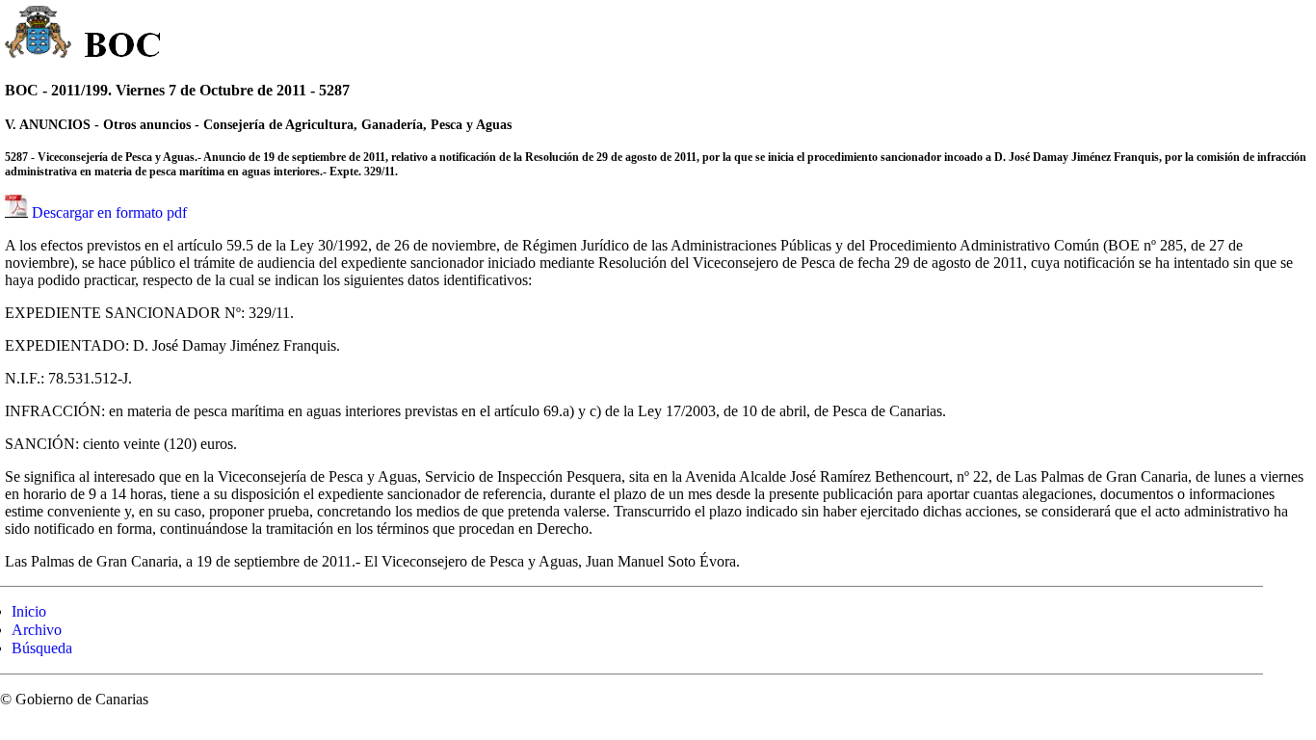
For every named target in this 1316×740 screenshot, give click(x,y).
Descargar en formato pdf (109, 212)
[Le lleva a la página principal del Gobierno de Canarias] (39, 34)
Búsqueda (42, 648)
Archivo (37, 629)
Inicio (29, 611)
